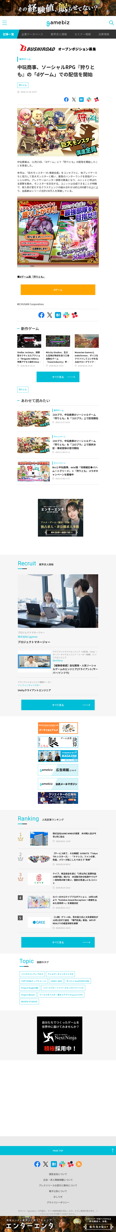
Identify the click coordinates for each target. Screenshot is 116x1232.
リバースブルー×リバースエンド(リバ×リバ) (63, 987)
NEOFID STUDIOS (29, 1001)
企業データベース (32, 34)
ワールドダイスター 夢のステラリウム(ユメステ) (61, 994)
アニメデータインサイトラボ (60, 974)
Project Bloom (28, 994)
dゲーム (58, 290)
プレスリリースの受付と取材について (58, 1185)
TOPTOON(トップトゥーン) (33, 981)
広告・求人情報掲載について (58, 1179)
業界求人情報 (59, 34)
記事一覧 (8, 34)
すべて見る (58, 377)
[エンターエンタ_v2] (60, 518)
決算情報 (103, 34)
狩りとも (23, 85)
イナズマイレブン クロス (32, 974)
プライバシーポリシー (58, 1202)
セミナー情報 (82, 34)
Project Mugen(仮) (30, 987)
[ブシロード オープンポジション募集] (58, 48)
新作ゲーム (25, 59)
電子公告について (58, 1191)
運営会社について (58, 1174)
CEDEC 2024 (56, 981)
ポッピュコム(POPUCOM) (77, 981)
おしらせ (58, 1196)
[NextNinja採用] (59, 1035)
